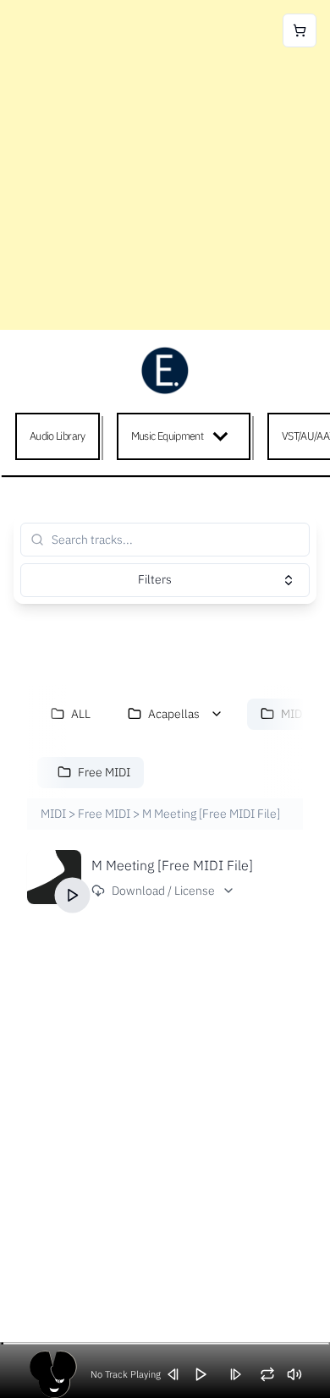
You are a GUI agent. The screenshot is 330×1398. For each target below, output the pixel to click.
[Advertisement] (165, 165)
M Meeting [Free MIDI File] (172, 865)
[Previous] (179, 1374)
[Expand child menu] (224, 436)
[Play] (73, 895)
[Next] (241, 1374)
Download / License (163, 890)
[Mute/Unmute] (300, 1374)
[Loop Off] (273, 1374)
